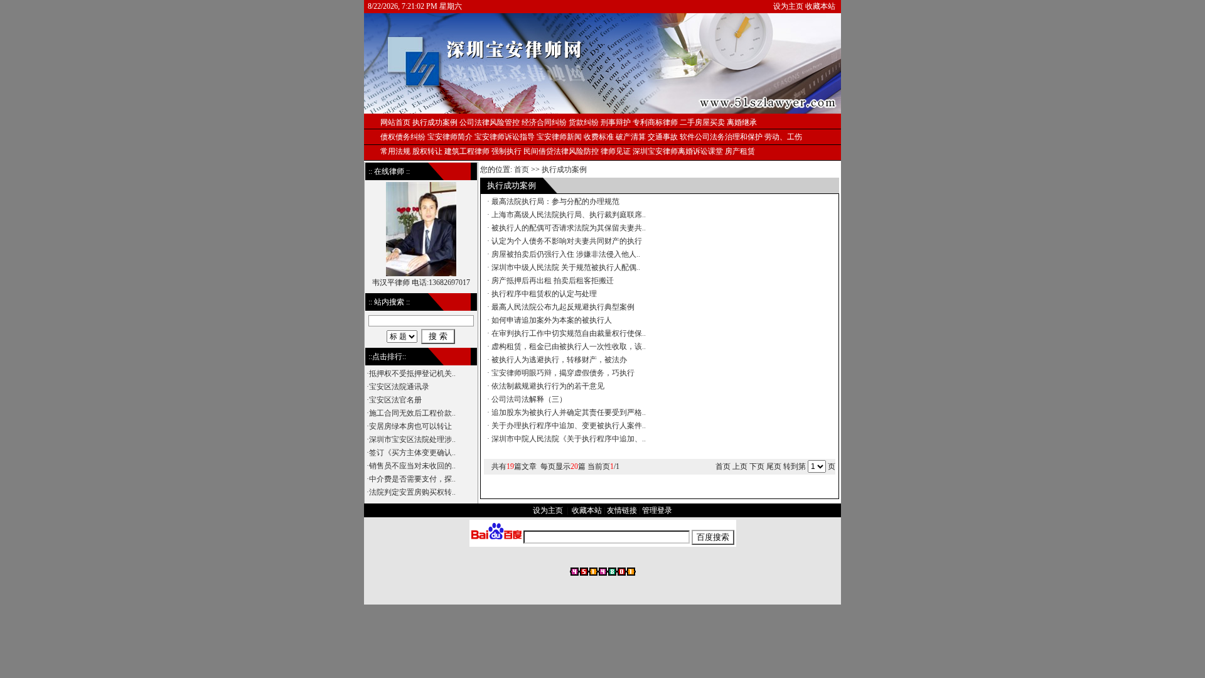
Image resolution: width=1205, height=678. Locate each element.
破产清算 (631, 136)
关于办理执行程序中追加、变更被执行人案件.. (568, 425)
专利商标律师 (655, 122)
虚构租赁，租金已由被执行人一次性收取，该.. (568, 346)
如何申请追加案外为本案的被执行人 (551, 320)
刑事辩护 (616, 122)
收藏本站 (820, 6)
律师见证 (616, 151)
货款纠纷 (584, 122)
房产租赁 (740, 151)
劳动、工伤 (783, 136)
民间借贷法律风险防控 (561, 151)
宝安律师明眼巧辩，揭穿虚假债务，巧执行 (563, 373)
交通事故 (663, 136)
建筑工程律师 (467, 151)
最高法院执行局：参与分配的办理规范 (555, 201)
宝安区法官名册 (395, 400)
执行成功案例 (564, 169)
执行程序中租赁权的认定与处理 (544, 293)
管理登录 (657, 510)
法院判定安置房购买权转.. (412, 492)
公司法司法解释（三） (529, 399)
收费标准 (599, 136)
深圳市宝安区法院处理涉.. (412, 439)
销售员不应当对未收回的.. (412, 465)
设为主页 (788, 6)
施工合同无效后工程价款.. (412, 413)
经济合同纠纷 (544, 122)
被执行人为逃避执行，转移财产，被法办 (559, 359)
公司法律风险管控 (489, 122)
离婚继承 (742, 122)
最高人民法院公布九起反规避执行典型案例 (563, 307)
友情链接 (622, 510)
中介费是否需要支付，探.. (412, 479)
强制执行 (506, 151)
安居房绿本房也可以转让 (410, 426)
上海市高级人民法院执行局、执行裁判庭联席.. (568, 214)
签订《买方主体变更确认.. (412, 452)
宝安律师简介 (450, 136)
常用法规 (395, 151)
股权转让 (427, 151)
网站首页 (395, 122)
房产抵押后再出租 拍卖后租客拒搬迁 (552, 280)
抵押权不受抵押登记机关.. (412, 373)
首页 (521, 169)
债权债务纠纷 (403, 136)
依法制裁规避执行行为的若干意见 (547, 386)
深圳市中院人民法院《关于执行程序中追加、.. (568, 438)
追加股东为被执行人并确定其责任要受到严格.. (568, 412)
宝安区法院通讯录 (399, 386)
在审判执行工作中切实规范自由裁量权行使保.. (568, 333)
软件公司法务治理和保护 (721, 136)
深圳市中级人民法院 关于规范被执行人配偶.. (565, 267)
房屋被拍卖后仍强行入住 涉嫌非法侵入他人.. (565, 254)
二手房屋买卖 (702, 122)
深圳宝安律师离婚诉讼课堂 (678, 151)
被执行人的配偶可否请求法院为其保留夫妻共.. (568, 227)
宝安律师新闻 (559, 136)
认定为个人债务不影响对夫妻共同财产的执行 (566, 241)
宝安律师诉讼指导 (504, 136)
